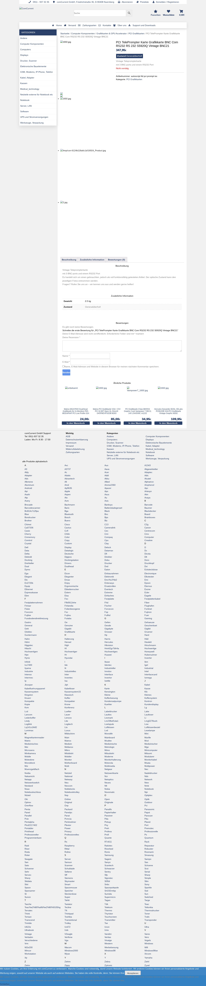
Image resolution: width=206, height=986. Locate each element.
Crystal (28, 543)
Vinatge (108, 940)
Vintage (28, 934)
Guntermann (31, 635)
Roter (27, 855)
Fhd (106, 602)
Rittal (67, 849)
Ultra (146, 927)
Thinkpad (69, 913)
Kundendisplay (151, 704)
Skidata (28, 881)
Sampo (147, 859)
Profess (108, 831)
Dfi (106, 553)
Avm (67, 501)
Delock (108, 547)
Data (27, 550)
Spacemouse (71, 887)
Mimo (107, 750)
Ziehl (146, 961)
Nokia (107, 789)
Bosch (67, 517)
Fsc (66, 612)
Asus (107, 494)
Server (68, 859)
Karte (107, 688)
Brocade (29, 504)
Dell (26, 547)
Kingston (29, 695)
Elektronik (109, 576)
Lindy (27, 721)
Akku (107, 478)
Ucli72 (67, 927)
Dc (145, 550)
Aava (107, 469)
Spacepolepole (112, 887)
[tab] (69, 260)
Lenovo (68, 718)
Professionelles (72, 834)
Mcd (146, 740)
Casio (27, 531)
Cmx (146, 534)
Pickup (108, 822)
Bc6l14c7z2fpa (32, 511)
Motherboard (71, 763)
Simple (147, 878)
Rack (146, 841)
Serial (147, 871)
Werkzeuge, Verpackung (32, 123)
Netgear (108, 769)
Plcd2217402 (31, 825)
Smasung (149, 855)
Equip (27, 586)
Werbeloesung (111, 947)
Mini (146, 733)
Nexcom (68, 786)
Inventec (69, 677)
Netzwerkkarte (111, 773)
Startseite (64, 33)
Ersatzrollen (110, 586)
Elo (26, 580)
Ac (66, 472)
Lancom (28, 714)
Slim (146, 881)
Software (24, 111)
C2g (146, 524)
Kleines (147, 695)
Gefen (107, 622)
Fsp (106, 612)
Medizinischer (151, 744)
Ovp (66, 805)
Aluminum (29, 485)
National (68, 776)
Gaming (148, 618)
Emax (67, 580)
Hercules (109, 642)
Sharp (147, 875)
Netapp (28, 779)
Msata (147, 763)
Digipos (68, 557)
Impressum (71, 443)
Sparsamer (30, 890)
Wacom (68, 947)
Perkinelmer (70, 822)
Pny (106, 825)
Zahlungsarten (73, 452)
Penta (27, 809)
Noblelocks (70, 789)
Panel (27, 812)
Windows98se (151, 950)
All (66, 482)
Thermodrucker (151, 910)
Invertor (108, 677)
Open (107, 799)
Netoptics (109, 779)
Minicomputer (150, 750)
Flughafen (149, 606)
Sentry (108, 871)
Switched (148, 897)
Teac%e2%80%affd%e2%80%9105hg (42, 907)
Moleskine (29, 759)
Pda (106, 819)
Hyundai (68, 658)
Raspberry (69, 845)
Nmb (146, 786)
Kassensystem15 (73, 691)
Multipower (149, 766)
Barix (67, 508)
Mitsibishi (69, 753)
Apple (67, 491)
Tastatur (68, 904)
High (67, 645)
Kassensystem (31, 691)
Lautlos (108, 714)
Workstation (30, 954)
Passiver (109, 815)
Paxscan (148, 815)
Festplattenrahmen (34, 602)
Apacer (108, 488)
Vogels (147, 940)
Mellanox (69, 747)
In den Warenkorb (76, 423)
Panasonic (149, 809)
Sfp (106, 875)
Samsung (109, 855)
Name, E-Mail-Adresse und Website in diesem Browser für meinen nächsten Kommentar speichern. (111, 366)
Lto (66, 727)
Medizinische (111, 744)
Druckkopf (149, 563)
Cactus (68, 527)
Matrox (68, 740)
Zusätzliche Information (92, 259)
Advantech (70, 478)
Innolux (108, 671)
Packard (68, 809)
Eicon (67, 573)
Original (68, 802)
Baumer (148, 508)
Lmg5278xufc (150, 721)
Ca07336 (29, 527)
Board (147, 514)
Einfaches (109, 595)
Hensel (68, 642)
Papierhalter (110, 812)
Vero (146, 937)
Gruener (148, 632)
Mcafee (108, 740)
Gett (27, 628)
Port (146, 825)
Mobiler (68, 756)
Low (146, 724)
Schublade (70, 868)
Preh (107, 828)
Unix (107, 930)
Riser (27, 849)
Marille (147, 737)
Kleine (107, 695)
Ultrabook (29, 930)
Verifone (68, 937)
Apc (146, 488)
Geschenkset (150, 625)
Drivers (68, 563)
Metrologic (109, 747)
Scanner (69, 865)
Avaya (147, 497)
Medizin (68, 744)
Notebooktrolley (72, 792)
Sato (27, 865)
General (28, 625)
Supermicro (110, 897)
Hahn (27, 639)
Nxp (66, 795)
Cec (106, 531)
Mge (146, 747)
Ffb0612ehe (70, 602)
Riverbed (109, 849)
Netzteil (68, 773)
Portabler (29, 828)
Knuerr (28, 698)
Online (68, 799)
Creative (148, 540)
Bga (66, 511)
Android (28, 488)
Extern (68, 592)
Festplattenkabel (152, 599)
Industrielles (70, 671)
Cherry (28, 534)
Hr (66, 655)
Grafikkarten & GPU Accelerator (112, 33)
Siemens (69, 878)
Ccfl (66, 531)
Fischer (108, 606)
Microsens (29, 750)
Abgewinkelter (151, 469)
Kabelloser (70, 688)
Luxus (67, 730)
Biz (106, 520)
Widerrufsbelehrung (75, 449)
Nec (146, 769)
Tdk (106, 904)
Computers (25, 49)
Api (26, 491)
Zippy (67, 965)
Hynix (27, 658)
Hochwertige (150, 648)
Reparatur (149, 845)
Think (27, 913)
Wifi (146, 947)
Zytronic (108, 965)
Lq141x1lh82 (31, 727)
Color (67, 537)
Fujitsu (68, 615)
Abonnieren (127, 2)
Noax (27, 789)
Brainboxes (149, 517)
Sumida (108, 894)
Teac (146, 904)
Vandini (108, 934)
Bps (106, 517)
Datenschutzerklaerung (77, 439)
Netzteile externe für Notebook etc (36, 94)
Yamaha (148, 957)
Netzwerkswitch (32, 782)
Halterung (69, 639)
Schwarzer (110, 868)
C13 (106, 524)
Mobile (28, 756)
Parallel (28, 815)
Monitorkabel (150, 759)
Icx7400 (28, 665)
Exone (147, 589)
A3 (26, 469)
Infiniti (27, 662)
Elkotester (149, 576)
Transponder (150, 920)
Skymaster (70, 881)
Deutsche (69, 553)
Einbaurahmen (112, 573)
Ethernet (29, 589)
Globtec (28, 632)
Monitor (68, 759)
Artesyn (148, 491)
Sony (146, 884)
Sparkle (148, 887)
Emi (146, 580)
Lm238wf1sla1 (111, 721)
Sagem (108, 859)
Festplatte (109, 599)
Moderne (109, 756)
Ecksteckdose (151, 569)
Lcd (26, 711)
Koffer (67, 698)
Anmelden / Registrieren (167, 2)
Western (109, 943)
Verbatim (29, 937)
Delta (27, 553)
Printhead (29, 831)
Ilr (65, 668)
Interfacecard (150, 674)
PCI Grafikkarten (136, 33)
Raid (27, 845)
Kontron (148, 701)
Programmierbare (33, 838)
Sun (146, 894)
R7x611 (108, 841)
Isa (66, 681)
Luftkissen (109, 727)
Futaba (68, 618)
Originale (109, 802)
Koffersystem (150, 698)
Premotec (149, 828)
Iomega (148, 677)
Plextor (68, 825)
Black (107, 511)
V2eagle (68, 934)
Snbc (107, 884)
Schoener (29, 868)
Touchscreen (111, 917)
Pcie (27, 819)
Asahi (27, 494)
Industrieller (110, 668)
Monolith (109, 733)
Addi (107, 475)
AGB (68, 436)
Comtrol (28, 540)
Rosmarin (149, 852)
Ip (25, 681)
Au (106, 497)
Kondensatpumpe (113, 701)
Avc (66, 465)
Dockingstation (72, 560)
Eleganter (69, 576)
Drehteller (29, 563)
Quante (108, 838)
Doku (107, 560)
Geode (108, 625)
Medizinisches (31, 744)
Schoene (148, 865)
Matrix (27, 740)
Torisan (28, 917)
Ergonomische (71, 586)
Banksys (109, 504)
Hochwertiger (71, 651)
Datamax (109, 550)
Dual (27, 566)
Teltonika (148, 907)
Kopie (27, 704)
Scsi (146, 868)
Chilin (67, 534)
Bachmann (70, 504)
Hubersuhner (150, 655)
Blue (27, 514)
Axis (106, 501)
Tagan (107, 900)
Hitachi (28, 648)
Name (66, 356)
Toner (147, 913)
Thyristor (109, 913)
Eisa (67, 595)
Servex (28, 875)
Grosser (108, 632)
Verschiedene (31, 940)
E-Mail (66, 362)
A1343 (147, 465)
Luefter (68, 711)
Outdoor (148, 802)
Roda (27, 852)
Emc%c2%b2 (111, 580)
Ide (66, 665)
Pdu (146, 819)
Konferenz (69, 707)
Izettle (107, 681)
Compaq (109, 537)
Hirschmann (150, 645)
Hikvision (109, 645)
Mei (26, 747)
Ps (145, 834)
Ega (26, 573)
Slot (26, 884)
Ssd (146, 890)
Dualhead (69, 566)
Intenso (28, 674)
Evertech (109, 589)
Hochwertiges (111, 651)
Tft (66, 910)
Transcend (30, 920)
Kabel (147, 685)
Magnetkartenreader (34, 737)
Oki (26, 799)
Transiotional (71, 920)
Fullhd (107, 615)
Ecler (146, 592)
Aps (106, 491)
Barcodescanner (32, 508)
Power (68, 828)
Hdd (146, 639)
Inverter (148, 658)
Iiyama (28, 668)
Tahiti (67, 900)
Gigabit (68, 628)
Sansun (68, 862)
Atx (66, 497)
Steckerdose (70, 894)
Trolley (68, 923)
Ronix (107, 852)
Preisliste (144, 2)
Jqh (66, 685)
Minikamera (30, 753)
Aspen (68, 494)
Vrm (26, 943)
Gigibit (147, 628)
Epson (147, 583)
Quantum (148, 838)
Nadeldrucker (150, 773)
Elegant (28, 576)
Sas (146, 862)
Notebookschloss (33, 792)
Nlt (106, 786)
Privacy (68, 831)
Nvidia (27, 773)
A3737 (68, 469)
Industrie (29, 671)
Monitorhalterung (113, 759)
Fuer (146, 615)
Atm (146, 494)
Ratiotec (108, 845)
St (26, 894)
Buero (67, 520)
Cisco (67, 524)
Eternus (148, 586)
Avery (27, 501)
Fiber (146, 602)
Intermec (29, 677)
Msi (26, 766)
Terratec (28, 910)
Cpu (106, 540)
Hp (106, 635)
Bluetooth (69, 514)
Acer (107, 472)
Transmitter (110, 920)
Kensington (110, 691)
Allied (107, 482)
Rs (66, 841)
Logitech (69, 724)
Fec (66, 599)
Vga (66, 940)
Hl (66, 648)
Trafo (146, 917)
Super (67, 897)
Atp (26, 497)
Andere (23, 38)
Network (148, 779)
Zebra (107, 961)
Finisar (28, 606)
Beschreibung (69, 259)
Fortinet (148, 609)
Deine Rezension (71, 337)
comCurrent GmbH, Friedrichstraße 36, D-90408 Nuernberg (85, 2)
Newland (29, 786)
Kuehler (108, 704)
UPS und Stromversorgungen (34, 117)
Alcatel (147, 478)
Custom (68, 543)
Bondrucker (30, 517)
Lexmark (109, 718)
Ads (26, 478)
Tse (106, 923)
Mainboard (110, 737)
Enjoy (67, 583)
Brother (28, 520)
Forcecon (109, 609)
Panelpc (68, 812)
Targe (147, 900)
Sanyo (108, 862)
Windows (148, 943)
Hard (146, 635)
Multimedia (110, 766)
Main (67, 737)
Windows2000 (71, 950)
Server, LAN (26, 106)
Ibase (107, 662)
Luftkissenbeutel (152, 727)
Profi (107, 834)
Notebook (24, 100)
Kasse (147, 688)
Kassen (23, 83)
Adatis (67, 475)
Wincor (28, 950)
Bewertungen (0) (116, 259)
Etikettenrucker (72, 589)
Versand (70, 446)
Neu (66, 782)
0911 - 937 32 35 (40, 2)
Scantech (109, 865)
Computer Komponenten (32, 44)
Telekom (109, 907)
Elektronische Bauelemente (33, 66)
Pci (145, 805)
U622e (28, 927)
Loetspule (109, 724)
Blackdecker (150, 511)
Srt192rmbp (110, 890)
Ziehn (27, 965)
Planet (147, 822)
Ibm (146, 662)
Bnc (106, 514)
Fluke (27, 609)
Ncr (106, 776)
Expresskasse (31, 592)
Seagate (29, 859)
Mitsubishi (109, 753)
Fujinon (148, 612)
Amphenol (149, 485)
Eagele (147, 595)
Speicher (69, 890)
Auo (106, 465)
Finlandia (69, 606)
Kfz (145, 691)
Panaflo (108, 809)
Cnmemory (30, 537)
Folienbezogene (72, 609)
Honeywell (149, 651)
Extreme (109, 592)
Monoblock (30, 763)
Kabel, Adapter (27, 77)
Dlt (145, 557)
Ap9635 (68, 488)
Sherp (27, 878)
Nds (146, 776)
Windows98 (110, 950)
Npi (146, 792)
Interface (109, 674)
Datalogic (69, 550)
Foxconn (29, 612)
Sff (66, 875)
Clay (107, 543)
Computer (149, 537)
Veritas (108, 937)
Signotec (109, 878)
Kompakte (29, 701)
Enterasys (109, 583)
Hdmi (27, 642)
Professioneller (32, 834)
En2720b (29, 583)
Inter (67, 674)
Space (28, 887)
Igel (146, 665)
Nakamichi (30, 776)
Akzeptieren (132, 973)
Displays (24, 55)
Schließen (5, 984)
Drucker (108, 563)
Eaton (107, 569)
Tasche (28, 904)
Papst (147, 812)
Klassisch (69, 695)
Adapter (28, 475)
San (26, 862)
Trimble (28, 923)
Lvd (106, 730)
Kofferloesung (111, 698)
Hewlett (148, 642)
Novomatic (110, 792)
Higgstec (29, 645)
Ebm (27, 595)
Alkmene (29, 482)
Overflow (29, 805)
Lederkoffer (30, 718)
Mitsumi (148, 753)
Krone (67, 704)
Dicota (147, 553)
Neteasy (68, 779)
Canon (147, 527)
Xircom (147, 954)
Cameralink (110, 527)
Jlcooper (29, 685)
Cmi (106, 534)
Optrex (28, 802)
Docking (28, 560)
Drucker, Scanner (28, 61)
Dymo (27, 569)
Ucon (107, 927)
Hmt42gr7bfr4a (112, 648)
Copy (67, 540)
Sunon (28, 897)
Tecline (68, 907)
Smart (67, 884)
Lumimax (29, 730)
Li (145, 718)
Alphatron (149, 482)
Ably (27, 472)
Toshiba (68, 917)
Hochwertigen (31, 651)
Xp (26, 957)
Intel (146, 671)
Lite (66, 721)
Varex (147, 934)
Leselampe (149, 730)
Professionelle (151, 831)
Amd (67, 485)
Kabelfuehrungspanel (35, 688)
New (146, 782)
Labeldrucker (111, 711)
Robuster (148, 849)
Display (68, 547)
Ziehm (68, 961)
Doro (146, 560)
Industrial (148, 668)
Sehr (27, 871)
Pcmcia (68, 819)
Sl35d (107, 881)
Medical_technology (29, 89)
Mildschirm (70, 733)
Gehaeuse (149, 622)
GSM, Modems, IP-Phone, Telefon (36, 72)
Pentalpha (29, 822)
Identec (108, 665)
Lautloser (148, 714)
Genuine (69, 625)
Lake (146, 711)
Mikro (67, 750)
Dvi (145, 566)
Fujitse (28, 615)
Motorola (109, 763)
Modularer (149, 756)
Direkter (108, 557)
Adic (146, 475)
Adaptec (148, 472)
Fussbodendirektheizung (36, 618)
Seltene (68, 871)
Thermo (108, 910)
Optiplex (148, 795)
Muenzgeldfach (32, 769)
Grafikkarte (70, 632)
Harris (107, 639)
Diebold (28, 557)
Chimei (28, 524)
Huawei (108, 655)
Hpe (27, 655)
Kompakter (70, 701)
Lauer (67, 714)
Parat (67, 815)
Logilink (28, 724)
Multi (67, 766)
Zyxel (147, 965)
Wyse (67, 954)
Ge (66, 622)
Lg (145, 707)
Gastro (28, 622)
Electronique (150, 573)
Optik (146, 799)
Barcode (148, 504)
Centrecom (149, 531)
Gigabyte (109, 628)
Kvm (27, 707)
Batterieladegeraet (113, 508)
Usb (66, 930)
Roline (68, 852)
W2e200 (29, 947)
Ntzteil (27, 795)
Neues (108, 782)
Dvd (106, 566)
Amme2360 (110, 485)
